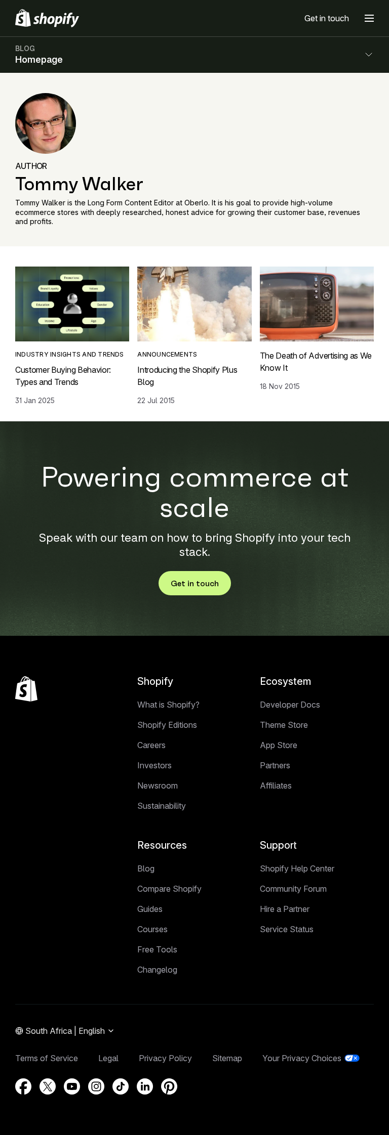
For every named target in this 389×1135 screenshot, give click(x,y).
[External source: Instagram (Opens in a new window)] (96, 1086)
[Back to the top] (26, 689)
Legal (108, 1058)
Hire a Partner (284, 909)
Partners (275, 765)
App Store (278, 745)
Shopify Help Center (297, 868)
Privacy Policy (165, 1058)
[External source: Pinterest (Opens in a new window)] (169, 1086)
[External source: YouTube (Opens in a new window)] (72, 1086)
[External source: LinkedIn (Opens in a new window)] (145, 1086)
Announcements (167, 354)
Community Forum (293, 889)
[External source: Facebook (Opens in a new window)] (23, 1086)
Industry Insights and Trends (69, 354)
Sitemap (227, 1058)
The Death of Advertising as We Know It (316, 362)
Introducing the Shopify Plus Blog (187, 376)
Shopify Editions (167, 725)
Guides (150, 909)
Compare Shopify (169, 889)
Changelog (157, 970)
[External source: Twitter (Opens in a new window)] (48, 1086)
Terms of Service (46, 1058)
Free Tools (157, 949)
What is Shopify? (168, 705)
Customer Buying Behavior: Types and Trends (63, 376)
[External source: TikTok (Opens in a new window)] (120, 1086)
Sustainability (161, 806)
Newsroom (157, 785)
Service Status (287, 929)
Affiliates (276, 785)
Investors (154, 765)
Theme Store (284, 725)
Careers (151, 745)
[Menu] (369, 18)
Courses (152, 929)
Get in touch (326, 18)
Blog (145, 868)
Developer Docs (290, 705)
